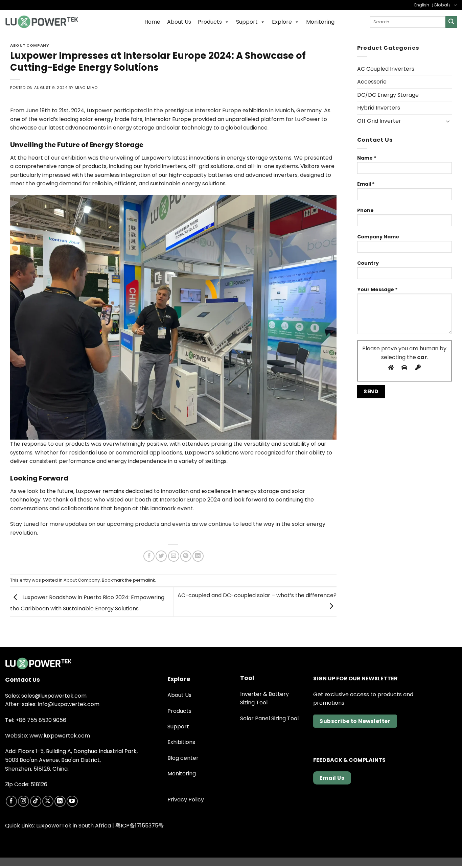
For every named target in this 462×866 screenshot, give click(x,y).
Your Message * (377, 289)
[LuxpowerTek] (41, 21)
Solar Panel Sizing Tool (269, 718)
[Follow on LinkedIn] (60, 801)
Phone (365, 210)
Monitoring (320, 22)
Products (210, 22)
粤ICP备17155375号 (139, 825)
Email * (366, 184)
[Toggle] (448, 121)
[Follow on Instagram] (23, 801)
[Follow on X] (47, 801)
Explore (282, 22)
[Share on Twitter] (161, 556)
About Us (179, 22)
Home (152, 22)
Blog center (183, 758)
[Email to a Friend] (173, 556)
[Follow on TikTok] (35, 801)
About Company (29, 45)
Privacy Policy (185, 799)
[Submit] (451, 22)
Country (368, 263)
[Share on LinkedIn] (198, 556)
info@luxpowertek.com (68, 704)
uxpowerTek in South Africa (75, 825)
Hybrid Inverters (378, 108)
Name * (366, 158)
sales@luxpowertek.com (54, 696)
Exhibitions (181, 742)
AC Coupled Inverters (385, 69)
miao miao (86, 87)
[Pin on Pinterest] (185, 556)
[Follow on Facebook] (11, 801)
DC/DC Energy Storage (388, 95)
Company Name (378, 236)
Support (247, 22)
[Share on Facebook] (149, 556)
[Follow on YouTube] (72, 801)
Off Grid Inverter (379, 121)
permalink (144, 580)
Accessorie (372, 82)
